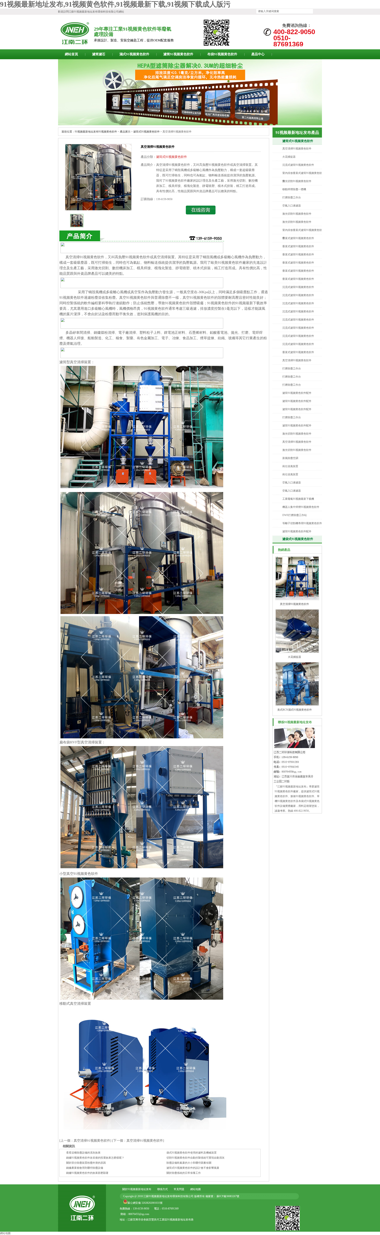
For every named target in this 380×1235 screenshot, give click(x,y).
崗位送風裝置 (290, 466)
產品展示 (125, 131)
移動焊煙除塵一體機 (294, 189)
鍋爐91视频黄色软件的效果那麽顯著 (87, 1172)
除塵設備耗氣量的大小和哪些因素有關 (188, 1162)
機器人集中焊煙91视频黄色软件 (300, 507)
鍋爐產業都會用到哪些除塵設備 (84, 1167)
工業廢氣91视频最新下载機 (298, 498)
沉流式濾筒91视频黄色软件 (298, 164)
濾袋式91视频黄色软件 (297, 539)
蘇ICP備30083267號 (227, 1196)
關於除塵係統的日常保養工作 (183, 1172)
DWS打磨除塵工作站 (294, 515)
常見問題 (179, 1189)
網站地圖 (195, 1189)
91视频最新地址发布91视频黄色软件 (96, 131)
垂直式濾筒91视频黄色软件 (298, 238)
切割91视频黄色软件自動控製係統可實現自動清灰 (195, 1157)
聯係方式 (162, 1189)
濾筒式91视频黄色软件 (297, 141)
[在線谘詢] (201, 213)
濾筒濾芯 (98, 54)
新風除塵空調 (290, 458)
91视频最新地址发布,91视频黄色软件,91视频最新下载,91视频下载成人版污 (115, 4)
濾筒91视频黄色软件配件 (296, 392)
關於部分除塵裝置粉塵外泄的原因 (86, 1162)
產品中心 (258, 54)
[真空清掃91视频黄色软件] (98, 209)
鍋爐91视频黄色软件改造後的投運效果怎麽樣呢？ (95, 1157)
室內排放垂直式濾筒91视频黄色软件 (302, 176)
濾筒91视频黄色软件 (178, 54)
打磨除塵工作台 (291, 197)
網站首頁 (71, 54)
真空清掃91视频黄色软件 (296, 148)
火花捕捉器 (289, 156)
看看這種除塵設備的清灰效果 (83, 1152)
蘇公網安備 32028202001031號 (145, 1202)
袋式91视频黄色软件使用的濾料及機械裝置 (191, 1152)
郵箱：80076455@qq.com (135, 1214)
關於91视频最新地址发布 (136, 1189)
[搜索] (316, 11)
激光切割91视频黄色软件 (296, 181)
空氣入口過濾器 (291, 205)
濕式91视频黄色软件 (134, 54)
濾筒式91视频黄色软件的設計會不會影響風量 (192, 1167)
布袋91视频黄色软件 (222, 54)
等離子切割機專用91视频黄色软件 (302, 523)
